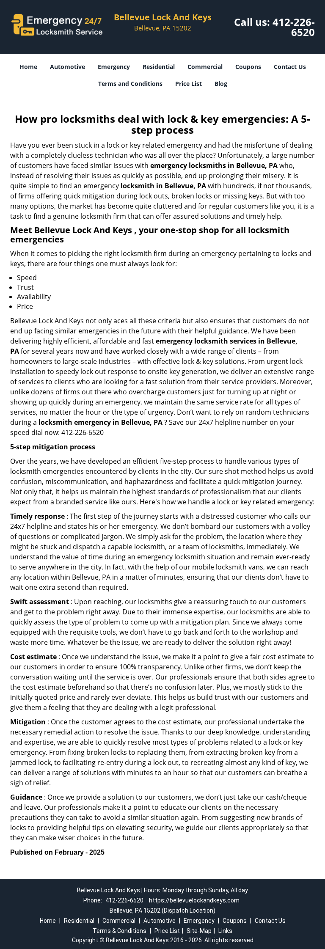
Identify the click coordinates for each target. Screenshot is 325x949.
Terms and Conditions (130, 84)
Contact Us (290, 67)
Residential (159, 67)
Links (225, 930)
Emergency (114, 67)
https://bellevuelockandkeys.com (194, 900)
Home (28, 67)
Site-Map (199, 930)
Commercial (205, 67)
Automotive (67, 67)
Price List (188, 84)
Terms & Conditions (119, 930)
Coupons (248, 67)
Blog (221, 84)
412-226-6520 (294, 27)
